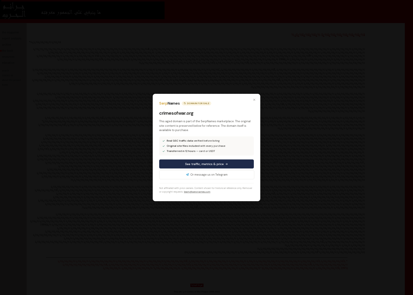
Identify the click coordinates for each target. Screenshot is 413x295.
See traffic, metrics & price (204, 164)
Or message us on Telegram (209, 174)
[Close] (254, 100)
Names (169, 103)
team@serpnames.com (197, 191)
